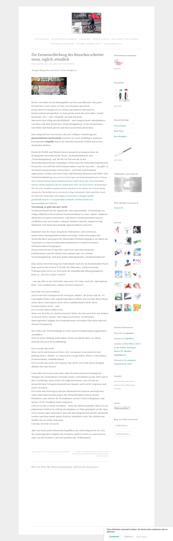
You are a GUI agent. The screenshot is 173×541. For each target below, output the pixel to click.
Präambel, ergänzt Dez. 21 (88, 44)
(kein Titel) (118, 131)
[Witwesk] (86, 33)
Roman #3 (118, 208)
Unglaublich (129, 333)
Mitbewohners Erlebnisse (64, 39)
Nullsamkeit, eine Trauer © (125, 39)
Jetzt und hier (42, 39)
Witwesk (70, 64)
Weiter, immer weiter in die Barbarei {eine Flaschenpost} (50, 451)
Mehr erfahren (141, 537)
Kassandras (84, 39)
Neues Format (120, 126)
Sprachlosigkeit (120, 136)
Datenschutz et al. (113, 44)
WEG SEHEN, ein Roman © (62, 44)
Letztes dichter (101, 39)
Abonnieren (122, 434)
